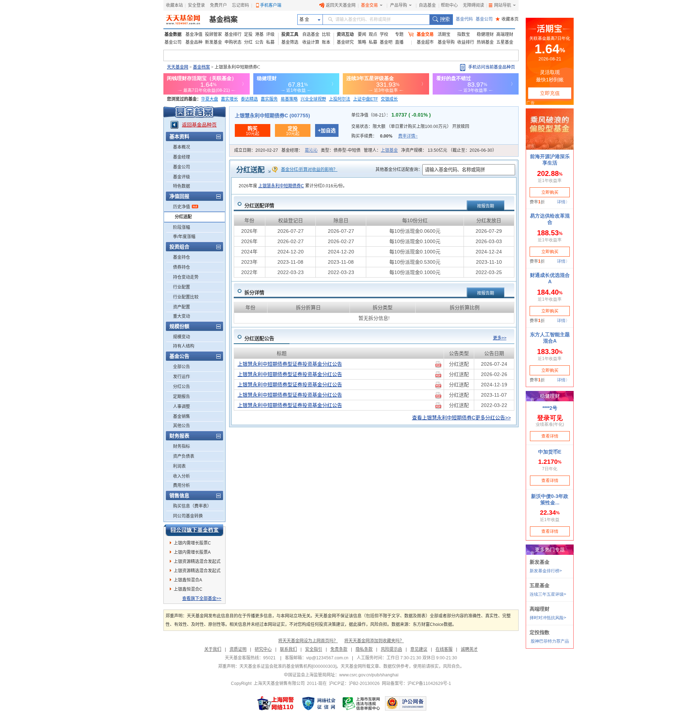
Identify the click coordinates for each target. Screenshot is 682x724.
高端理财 (504, 34)
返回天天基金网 (341, 5)
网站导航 (502, 5)
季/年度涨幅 (184, 236)
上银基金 (389, 150)
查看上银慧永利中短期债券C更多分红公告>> (461, 417)
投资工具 (289, 34)
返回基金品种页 (199, 125)
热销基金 (485, 42)
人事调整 (181, 406)
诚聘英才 (469, 649)
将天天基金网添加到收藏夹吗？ (374, 640)
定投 (248, 34)
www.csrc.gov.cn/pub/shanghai (369, 674)
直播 (399, 42)
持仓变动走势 (186, 277)
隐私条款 (364, 649)
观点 (373, 34)
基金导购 (446, 42)
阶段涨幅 (181, 227)
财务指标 (181, 446)
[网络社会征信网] (318, 703)
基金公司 (484, 19)
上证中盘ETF (365, 99)
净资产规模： (449, 150)
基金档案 (223, 19)
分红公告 (181, 386)
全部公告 (181, 366)
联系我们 (288, 649)
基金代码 (464, 19)
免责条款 (338, 649)
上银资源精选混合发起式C (197, 571)
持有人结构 (183, 346)
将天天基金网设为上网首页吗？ (308, 640)
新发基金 (213, 42)
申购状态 (233, 42)
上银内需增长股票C (192, 543)
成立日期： (256, 150)
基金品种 (193, 42)
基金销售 (181, 416)
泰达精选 (249, 99)
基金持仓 (181, 257)
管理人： (381, 150)
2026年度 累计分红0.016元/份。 (293, 185)
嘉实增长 (229, 99)
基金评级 (181, 177)
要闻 (362, 34)
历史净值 (181, 206)
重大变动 (181, 316)
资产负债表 (183, 456)
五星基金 (504, 42)
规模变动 (181, 336)
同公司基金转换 (188, 516)
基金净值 (193, 34)
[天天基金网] (183, 19)
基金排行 (233, 34)
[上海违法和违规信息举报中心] (361, 703)
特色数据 (181, 186)
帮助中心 (449, 5)
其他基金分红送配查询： (398, 169)
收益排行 (465, 42)
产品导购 (398, 5)
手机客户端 (270, 5)
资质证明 (238, 649)
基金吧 (386, 42)
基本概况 (181, 147)
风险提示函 (391, 649)
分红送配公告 (259, 338)
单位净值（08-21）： (391, 115)
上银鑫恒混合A (188, 580)
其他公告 (181, 425)
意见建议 (418, 649)
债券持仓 (181, 267)
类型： (341, 150)
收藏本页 (507, 19)
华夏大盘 (209, 99)
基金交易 (369, 5)
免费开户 (218, 5)
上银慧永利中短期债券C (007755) (272, 115)
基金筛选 (289, 42)
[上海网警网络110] (275, 703)
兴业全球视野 (313, 99)
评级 (270, 34)
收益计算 (310, 42)
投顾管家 (213, 34)
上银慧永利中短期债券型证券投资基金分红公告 (290, 364)
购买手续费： (384, 136)
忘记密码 (240, 5)
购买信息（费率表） (192, 506)
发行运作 (181, 376)
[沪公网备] (405, 703)
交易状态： (410, 126)
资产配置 (181, 307)
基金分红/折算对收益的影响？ (309, 169)
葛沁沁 (311, 150)
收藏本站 (174, 5)
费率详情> (408, 136)
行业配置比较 (186, 297)
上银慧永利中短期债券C (281, 185)
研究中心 (263, 649)
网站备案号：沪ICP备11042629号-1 (416, 683)
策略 (362, 42)
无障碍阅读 (473, 5)
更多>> (500, 338)
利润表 (179, 466)
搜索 (441, 20)
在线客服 (444, 649)
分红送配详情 (259, 205)
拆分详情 (254, 292)
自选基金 (427, 5)
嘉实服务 (269, 99)
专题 (399, 34)
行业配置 (181, 287)
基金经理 (181, 157)
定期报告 (181, 396)
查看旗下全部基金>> (201, 598)
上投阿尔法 (339, 99)
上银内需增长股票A (192, 552)
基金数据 (173, 34)
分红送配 (183, 216)
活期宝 (444, 34)
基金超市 (425, 42)
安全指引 (313, 649)
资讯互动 (345, 34)
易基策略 (289, 99)
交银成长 (389, 99)
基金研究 (345, 42)
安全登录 (196, 5)
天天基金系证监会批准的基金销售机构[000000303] (287, 666)
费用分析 (181, 485)
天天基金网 (177, 67)
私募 (270, 42)
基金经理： (299, 150)
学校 (384, 34)
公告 (259, 42)
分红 (248, 42)
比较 (326, 34)
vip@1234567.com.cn (327, 657)
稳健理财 (485, 34)
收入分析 (181, 476)
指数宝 (463, 34)
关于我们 (212, 649)
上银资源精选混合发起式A (197, 562)
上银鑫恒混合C (188, 589)
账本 (326, 42)
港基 (259, 34)
